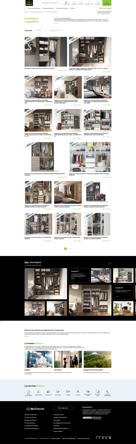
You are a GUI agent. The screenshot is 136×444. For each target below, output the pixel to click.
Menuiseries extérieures (31, 414)
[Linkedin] (102, 438)
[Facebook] (96, 438)
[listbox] (39, 30)
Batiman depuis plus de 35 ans (61, 428)
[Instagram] (99, 438)
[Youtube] (110, 438)
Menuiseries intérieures (31, 420)
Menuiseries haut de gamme (32, 428)
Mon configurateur (63, 408)
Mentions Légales (55, 438)
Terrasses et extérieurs (30, 417)
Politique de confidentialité (69, 438)
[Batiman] (39, 409)
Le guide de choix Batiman (60, 417)
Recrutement (57, 420)
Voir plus (56, 23)
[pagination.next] (70, 248)
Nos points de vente (59, 414)
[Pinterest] (106, 438)
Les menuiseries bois (30, 423)
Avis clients (56, 425)
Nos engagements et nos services (62, 423)
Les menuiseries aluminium (31, 425)
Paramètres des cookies (83, 438)
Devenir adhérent (58, 431)
